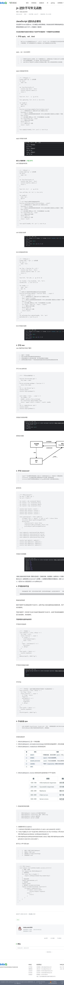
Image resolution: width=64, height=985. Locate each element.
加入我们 (30, 972)
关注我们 (30, 974)
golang (53, 3)
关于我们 (30, 967)
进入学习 (30, 161)
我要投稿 (30, 968)
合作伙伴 (30, 970)
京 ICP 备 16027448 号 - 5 (40, 982)
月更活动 (33, 3)
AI (47, 3)
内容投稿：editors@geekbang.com (44, 967)
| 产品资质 (62, 982)
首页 (27, 3)
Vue (18, 919)
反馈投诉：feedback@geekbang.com (44, 970)
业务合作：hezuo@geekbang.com (44, 968)
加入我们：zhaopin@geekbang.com (44, 972)
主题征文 (41, 3)
